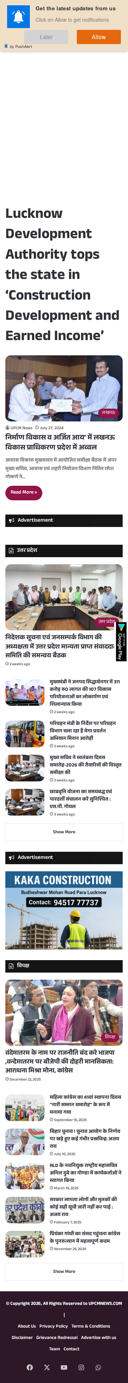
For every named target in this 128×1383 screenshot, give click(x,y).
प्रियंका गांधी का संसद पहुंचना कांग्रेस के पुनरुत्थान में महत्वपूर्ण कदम (85, 1238)
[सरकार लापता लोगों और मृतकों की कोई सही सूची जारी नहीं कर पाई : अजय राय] (24, 1210)
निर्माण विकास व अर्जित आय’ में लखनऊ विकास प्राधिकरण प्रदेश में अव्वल (60, 443)
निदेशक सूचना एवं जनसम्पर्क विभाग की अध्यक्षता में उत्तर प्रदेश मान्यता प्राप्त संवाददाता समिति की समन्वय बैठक (62, 647)
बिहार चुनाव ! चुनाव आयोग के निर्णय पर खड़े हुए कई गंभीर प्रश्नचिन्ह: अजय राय (85, 1139)
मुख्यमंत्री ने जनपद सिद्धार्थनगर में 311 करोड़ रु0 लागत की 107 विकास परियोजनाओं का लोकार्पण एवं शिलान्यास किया (85, 693)
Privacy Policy (53, 1327)
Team (54, 1350)
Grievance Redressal (57, 1338)
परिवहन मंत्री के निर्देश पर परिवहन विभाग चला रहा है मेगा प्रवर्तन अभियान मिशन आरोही (83, 731)
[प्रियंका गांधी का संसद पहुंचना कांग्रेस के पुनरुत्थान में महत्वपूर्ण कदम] (24, 1244)
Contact (71, 1350)
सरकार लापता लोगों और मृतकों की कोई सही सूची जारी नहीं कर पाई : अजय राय (83, 1208)
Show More (64, 832)
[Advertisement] (64, 136)
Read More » (24, 493)
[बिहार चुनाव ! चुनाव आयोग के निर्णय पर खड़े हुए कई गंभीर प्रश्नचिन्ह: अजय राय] (24, 1142)
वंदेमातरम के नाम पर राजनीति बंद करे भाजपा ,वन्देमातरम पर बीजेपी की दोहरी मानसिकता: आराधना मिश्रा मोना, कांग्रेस (59, 1062)
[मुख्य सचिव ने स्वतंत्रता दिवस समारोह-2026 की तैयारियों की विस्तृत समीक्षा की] (24, 768)
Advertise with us (98, 1338)
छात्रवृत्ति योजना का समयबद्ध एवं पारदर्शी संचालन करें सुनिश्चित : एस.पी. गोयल (81, 800)
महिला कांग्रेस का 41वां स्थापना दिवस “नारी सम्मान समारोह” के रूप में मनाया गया (85, 1105)
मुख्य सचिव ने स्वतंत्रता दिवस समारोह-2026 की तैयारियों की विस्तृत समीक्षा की (86, 765)
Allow (106, 35)
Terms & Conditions (90, 1327)
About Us (27, 1327)
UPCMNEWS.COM (105, 1304)
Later (68, 35)
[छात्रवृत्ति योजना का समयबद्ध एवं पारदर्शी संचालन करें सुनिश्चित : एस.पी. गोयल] (24, 802)
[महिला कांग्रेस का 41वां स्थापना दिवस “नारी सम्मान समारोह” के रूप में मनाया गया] (24, 1107)
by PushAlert (21, 42)
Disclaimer (22, 1338)
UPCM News (21, 428)
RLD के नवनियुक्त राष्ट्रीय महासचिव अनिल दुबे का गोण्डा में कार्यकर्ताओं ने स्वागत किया (86, 1173)
